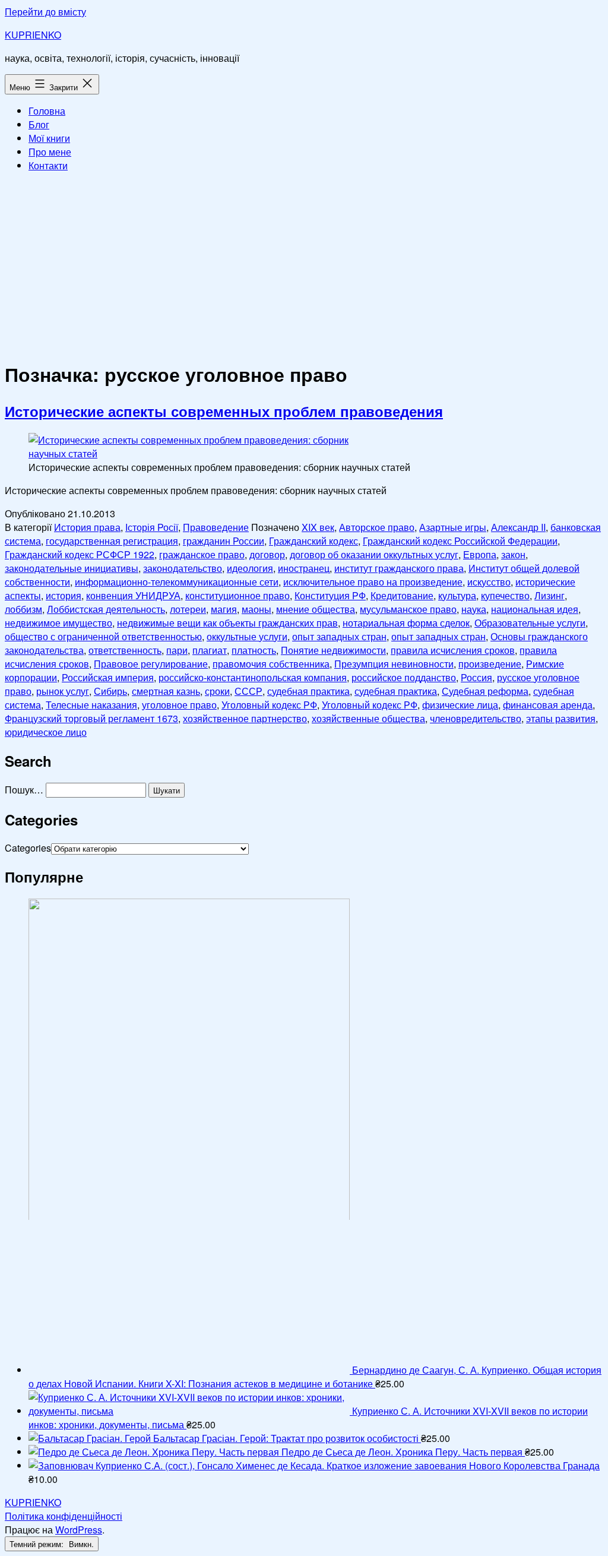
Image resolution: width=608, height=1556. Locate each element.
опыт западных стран (339, 636)
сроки (217, 691)
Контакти (48, 165)
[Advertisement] (304, 265)
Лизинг (549, 595)
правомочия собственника (271, 664)
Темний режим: (38, 1543)
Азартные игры (452, 527)
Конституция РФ (330, 595)
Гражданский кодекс (313, 541)
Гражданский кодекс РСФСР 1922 (79, 554)
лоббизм (23, 609)
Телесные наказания (91, 704)
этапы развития (561, 718)
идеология (250, 568)
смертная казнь (166, 691)
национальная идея (534, 609)
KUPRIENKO (33, 35)
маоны (256, 609)
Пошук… (24, 789)
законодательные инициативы (71, 568)
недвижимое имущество (58, 623)
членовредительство (475, 718)
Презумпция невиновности (394, 664)
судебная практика (308, 691)
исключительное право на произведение (373, 582)
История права (87, 527)
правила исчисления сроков (453, 650)
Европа (479, 554)
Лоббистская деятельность (106, 609)
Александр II (518, 527)
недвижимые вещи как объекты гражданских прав (227, 623)
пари (177, 650)
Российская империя (108, 677)
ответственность (125, 650)
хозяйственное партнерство (245, 718)
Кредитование (401, 595)
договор (267, 554)
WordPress (78, 1529)
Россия (476, 677)
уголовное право (179, 704)
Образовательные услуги (529, 623)
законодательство (182, 568)
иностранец (304, 568)
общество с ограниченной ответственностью (103, 636)
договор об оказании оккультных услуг (374, 554)
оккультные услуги (247, 636)
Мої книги (49, 138)
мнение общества (315, 609)
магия (224, 609)
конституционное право (237, 595)
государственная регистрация (112, 541)
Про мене (49, 152)
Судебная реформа (485, 691)
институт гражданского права (399, 568)
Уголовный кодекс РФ (269, 704)
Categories (28, 848)
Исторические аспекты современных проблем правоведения (224, 411)
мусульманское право (408, 609)
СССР (248, 691)
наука (473, 609)
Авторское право (376, 527)
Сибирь (110, 691)
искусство (489, 582)
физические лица (460, 704)
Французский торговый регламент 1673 (91, 718)
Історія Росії (151, 527)
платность (254, 650)
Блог (38, 124)
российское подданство (404, 677)
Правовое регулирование (151, 664)
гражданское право (202, 554)
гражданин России (223, 541)
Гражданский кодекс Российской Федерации (460, 541)
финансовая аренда (548, 704)
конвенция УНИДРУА (133, 595)
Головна (46, 111)
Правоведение (216, 527)
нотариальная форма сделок (406, 623)
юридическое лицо (46, 732)
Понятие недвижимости (333, 650)
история (63, 595)
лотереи (188, 609)
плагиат (209, 650)
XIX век (318, 527)
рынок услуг (62, 691)
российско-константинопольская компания (253, 677)
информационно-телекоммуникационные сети (176, 582)
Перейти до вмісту (45, 11)
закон (513, 554)
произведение (489, 664)
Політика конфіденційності (63, 1516)
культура (457, 595)
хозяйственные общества (368, 718)
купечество (505, 595)
